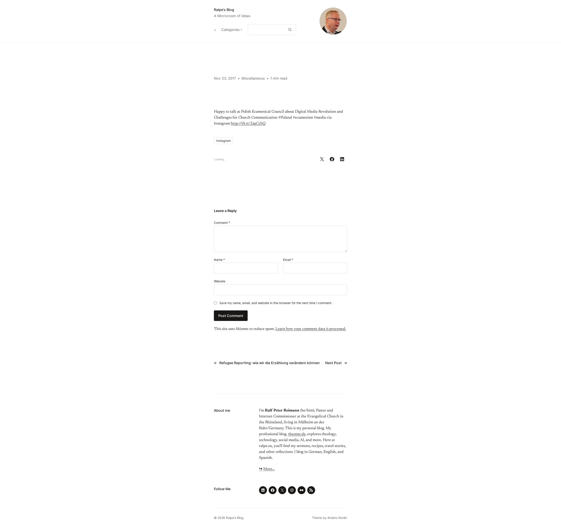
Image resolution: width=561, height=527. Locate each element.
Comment (222, 222)
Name (219, 260)
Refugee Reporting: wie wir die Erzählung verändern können (269, 363)
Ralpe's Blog (224, 9)
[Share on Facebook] (332, 159)
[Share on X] (322, 159)
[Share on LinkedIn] (342, 159)
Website (219, 281)
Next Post (333, 363)
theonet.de (296, 434)
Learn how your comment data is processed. (310, 329)
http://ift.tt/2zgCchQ (248, 124)
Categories (230, 29)
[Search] (290, 29)
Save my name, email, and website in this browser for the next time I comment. (275, 303)
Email (288, 260)
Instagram (223, 140)
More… (269, 469)
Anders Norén (337, 518)
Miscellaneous (253, 78)
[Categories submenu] (241, 29)
